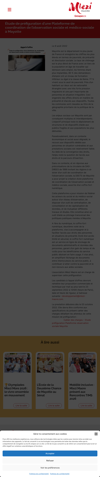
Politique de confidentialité (39, 474)
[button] (96, 434)
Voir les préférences (50, 467)
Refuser (50, 460)
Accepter (50, 453)
